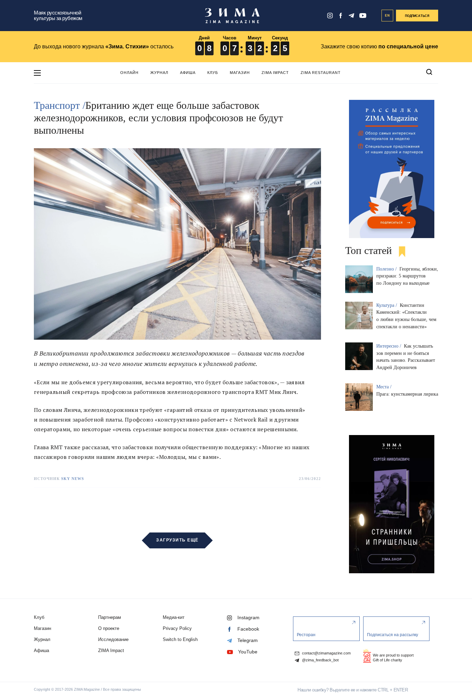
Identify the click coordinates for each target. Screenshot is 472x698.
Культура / (387, 305)
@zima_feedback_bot (320, 660)
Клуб (212, 72)
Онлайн (129, 72)
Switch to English (180, 639)
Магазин (240, 72)
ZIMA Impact (275, 72)
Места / (384, 386)
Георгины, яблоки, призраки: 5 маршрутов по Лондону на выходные (407, 276)
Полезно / (387, 269)
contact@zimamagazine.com (326, 653)
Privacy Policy (177, 628)
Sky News (72, 479)
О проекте (108, 628)
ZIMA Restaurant (321, 72)
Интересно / (389, 346)
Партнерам (109, 617)
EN (387, 15)
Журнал (159, 72)
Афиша (188, 72)
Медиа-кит (174, 617)
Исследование (113, 639)
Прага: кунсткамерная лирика (407, 394)
